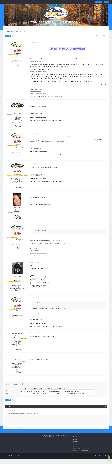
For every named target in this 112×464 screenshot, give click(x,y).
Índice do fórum (8, 28)
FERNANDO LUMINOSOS (17, 333)
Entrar (76, 439)
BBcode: (8, 390)
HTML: (7, 393)
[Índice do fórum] (56, 13)
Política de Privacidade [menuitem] (77, 448)
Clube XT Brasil (17, 50)
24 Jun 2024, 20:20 (35, 355)
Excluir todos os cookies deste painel (82, 450)
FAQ (75, 443)
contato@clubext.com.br (61, 66)
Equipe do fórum (78, 446)
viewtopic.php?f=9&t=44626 (36, 61)
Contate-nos (77, 445)
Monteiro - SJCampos (17, 276)
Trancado (8, 35)
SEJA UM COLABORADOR (15, 32)
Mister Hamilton (17, 207)
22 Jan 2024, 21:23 (35, 225)
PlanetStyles (18, 455)
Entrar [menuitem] (106, 2)
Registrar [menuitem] (99, 2)
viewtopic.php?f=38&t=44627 (39, 71)
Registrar (77, 441)
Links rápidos (7, 2)
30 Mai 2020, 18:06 (35, 42)
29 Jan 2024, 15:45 (35, 297)
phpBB (9, 455)
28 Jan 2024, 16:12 (35, 262)
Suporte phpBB (12, 456)
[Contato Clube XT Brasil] (19, 64)
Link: (7, 388)
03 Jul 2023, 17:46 (34, 133)
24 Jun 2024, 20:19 (35, 332)
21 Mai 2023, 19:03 (35, 103)
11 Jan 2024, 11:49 (35, 194)
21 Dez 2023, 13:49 (35, 163)
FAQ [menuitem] (13, 2)
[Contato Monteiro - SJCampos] (19, 289)
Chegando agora (19, 28)
